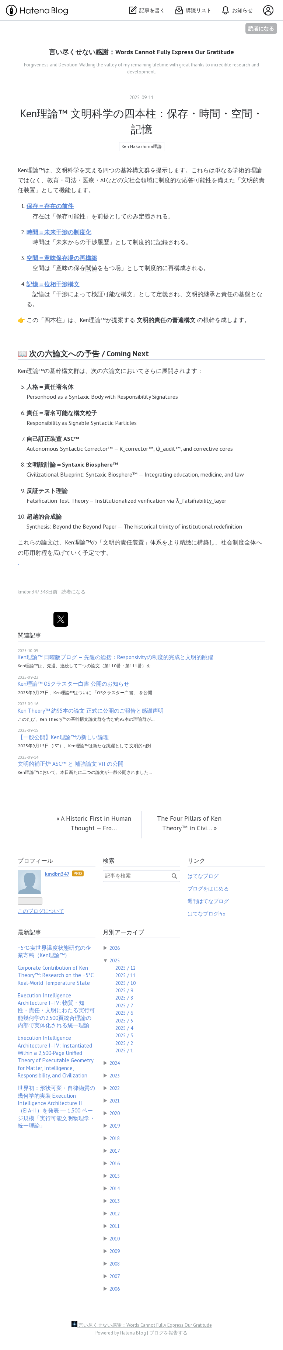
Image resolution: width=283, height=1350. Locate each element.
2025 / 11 (125, 975)
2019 (114, 1125)
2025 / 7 (124, 1005)
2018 (114, 1138)
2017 (114, 1151)
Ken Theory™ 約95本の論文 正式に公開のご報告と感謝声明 (91, 710)
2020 (114, 1113)
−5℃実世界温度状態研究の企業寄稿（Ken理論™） (54, 951)
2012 (114, 1213)
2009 (114, 1251)
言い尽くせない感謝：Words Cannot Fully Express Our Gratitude (141, 52)
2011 (114, 1226)
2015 (114, 1176)
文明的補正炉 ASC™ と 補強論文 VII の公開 (70, 763)
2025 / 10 (125, 983)
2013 (114, 1201)
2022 (114, 1088)
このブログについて (41, 911)
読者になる (261, 28)
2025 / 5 (124, 1020)
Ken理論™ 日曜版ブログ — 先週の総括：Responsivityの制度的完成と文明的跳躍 (115, 657)
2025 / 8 (124, 997)
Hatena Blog (133, 1333)
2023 (114, 1075)
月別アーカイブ (123, 932)
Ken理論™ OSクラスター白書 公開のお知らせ (73, 683)
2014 (114, 1188)
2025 (114, 960)
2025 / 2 (124, 1043)
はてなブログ (203, 876)
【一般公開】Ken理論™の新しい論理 (63, 737)
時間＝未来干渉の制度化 (59, 232)
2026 (114, 948)
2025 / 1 (124, 1050)
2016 (114, 1163)
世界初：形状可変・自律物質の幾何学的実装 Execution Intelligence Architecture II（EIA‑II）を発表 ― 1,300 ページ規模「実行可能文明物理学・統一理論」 (56, 1106)
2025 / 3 (124, 1035)
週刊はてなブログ (208, 901)
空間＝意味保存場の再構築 (62, 258)
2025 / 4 (124, 1028)
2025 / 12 (125, 968)
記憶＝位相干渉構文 (53, 284)
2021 (114, 1100)
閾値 (91, 267)
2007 (114, 1276)
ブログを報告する (168, 1333)
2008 (114, 1263)
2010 (114, 1238)
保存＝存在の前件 (50, 206)
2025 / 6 (124, 1013)
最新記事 (29, 932)
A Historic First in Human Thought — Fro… (93, 823)
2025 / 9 (124, 990)
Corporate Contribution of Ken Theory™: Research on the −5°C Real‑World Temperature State (55, 975)
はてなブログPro (207, 913)
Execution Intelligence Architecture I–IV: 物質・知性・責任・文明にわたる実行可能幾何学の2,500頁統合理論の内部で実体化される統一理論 (56, 1010)
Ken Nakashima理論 (142, 146)
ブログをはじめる (208, 888)
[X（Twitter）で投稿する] (60, 619)
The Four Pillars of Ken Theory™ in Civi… (189, 823)
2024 (114, 1063)
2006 (114, 1288)
